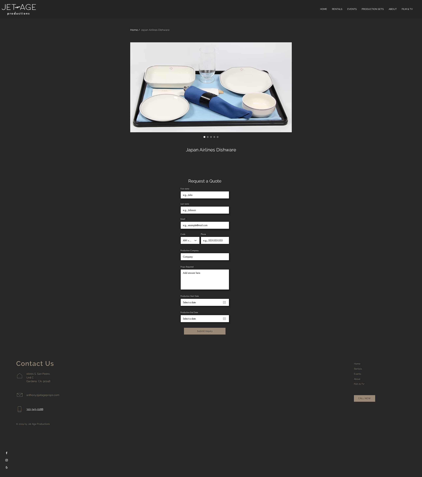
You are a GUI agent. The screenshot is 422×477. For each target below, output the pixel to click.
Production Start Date (190, 296)
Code (183, 234)
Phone (203, 234)
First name (185, 189)
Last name (185, 204)
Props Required (187, 267)
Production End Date (189, 312)
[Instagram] (6, 460)
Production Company (190, 251)
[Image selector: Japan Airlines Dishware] (204, 137)
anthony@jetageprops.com (42, 395)
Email (183, 219)
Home (134, 29)
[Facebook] (6, 453)
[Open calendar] (224, 302)
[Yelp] (6, 467)
